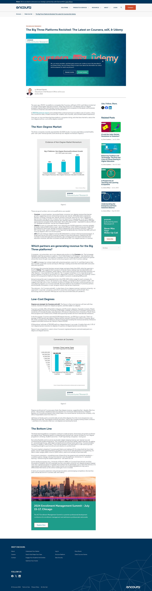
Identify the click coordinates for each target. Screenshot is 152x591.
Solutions (64, 7)
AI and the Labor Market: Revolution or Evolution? (110, 135)
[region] (76, 68)
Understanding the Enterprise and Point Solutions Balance (108, 206)
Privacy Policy (35, 587)
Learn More (69, 1)
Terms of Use (26, 587)
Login (115, 7)
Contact (130, 7)
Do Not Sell (44, 587)
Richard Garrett (42, 89)
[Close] (103, 61)
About (106, 7)
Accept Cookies (82, 72)
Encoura (18, 14)
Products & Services (80, 7)
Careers (13, 554)
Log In (57, 551)
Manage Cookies (69, 72)
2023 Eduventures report (41, 113)
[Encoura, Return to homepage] (24, 7)
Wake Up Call (28, 14)
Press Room (78, 551)
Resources (95, 7)
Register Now (41, 525)
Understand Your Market (32, 551)
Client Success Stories (81, 554)
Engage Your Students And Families (35, 557)
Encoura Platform (60, 554)
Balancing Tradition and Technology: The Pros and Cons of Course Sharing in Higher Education (110, 158)
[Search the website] (121, 7)
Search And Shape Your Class (34, 554)
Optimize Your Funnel (32, 560)
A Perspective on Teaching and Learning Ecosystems (109, 182)
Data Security (59, 557)
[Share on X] (102, 107)
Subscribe (110, 239)
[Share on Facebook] (106, 107)
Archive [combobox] (105, 248)
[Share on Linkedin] (110, 107)
